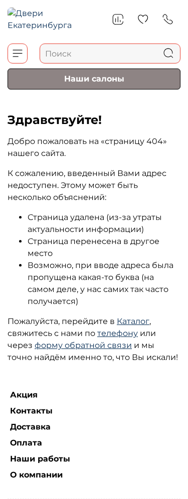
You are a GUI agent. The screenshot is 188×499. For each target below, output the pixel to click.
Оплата (26, 443)
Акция (24, 395)
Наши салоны (94, 79)
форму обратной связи (83, 345)
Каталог (133, 321)
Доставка (30, 427)
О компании (36, 475)
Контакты (31, 411)
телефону (117, 333)
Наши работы (40, 459)
